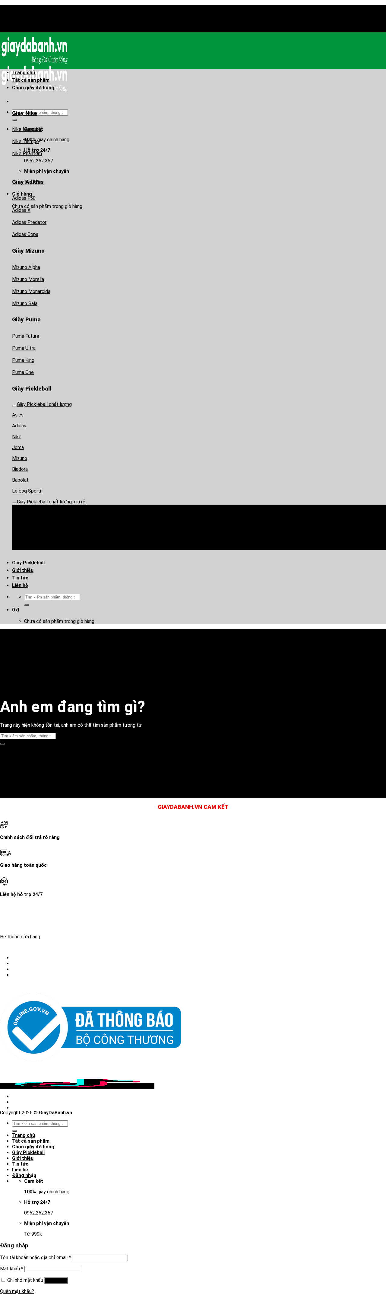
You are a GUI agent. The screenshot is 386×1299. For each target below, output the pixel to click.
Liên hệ (20, 585)
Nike (16, 436)
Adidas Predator (29, 222)
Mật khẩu (11, 1269)
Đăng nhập (56, 1280)
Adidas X (21, 210)
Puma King (23, 360)
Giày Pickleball (28, 563)
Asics (18, 415)
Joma (18, 447)
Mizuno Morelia (28, 279)
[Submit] (26, 605)
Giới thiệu (22, 570)
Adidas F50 (24, 198)
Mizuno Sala (24, 303)
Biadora (20, 469)
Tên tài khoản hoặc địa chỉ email (35, 1257)
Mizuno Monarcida (31, 291)
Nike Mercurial (27, 129)
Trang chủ (23, 72)
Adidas (19, 426)
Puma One (23, 372)
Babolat (20, 480)
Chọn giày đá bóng (33, 88)
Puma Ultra (24, 348)
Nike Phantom (27, 153)
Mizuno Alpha (26, 267)
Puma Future (25, 336)
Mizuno (19, 458)
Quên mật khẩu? (17, 1291)
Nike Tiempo (25, 141)
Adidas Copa (25, 234)
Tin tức (20, 578)
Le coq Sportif (27, 491)
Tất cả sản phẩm (30, 80)
